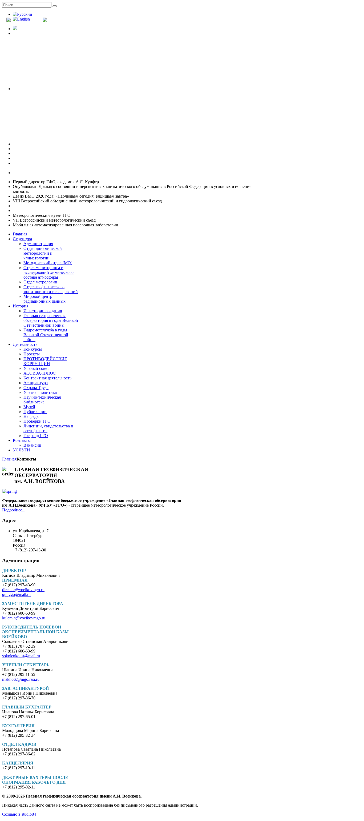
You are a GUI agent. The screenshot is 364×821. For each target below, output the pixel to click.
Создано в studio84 (19, 814)
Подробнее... (13, 510)
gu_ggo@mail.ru (16, 594)
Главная (9, 459)
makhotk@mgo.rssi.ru (20, 679)
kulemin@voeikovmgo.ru (23, 618)
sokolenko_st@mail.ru (21, 656)
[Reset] (54, 6)
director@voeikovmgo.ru (23, 589)
